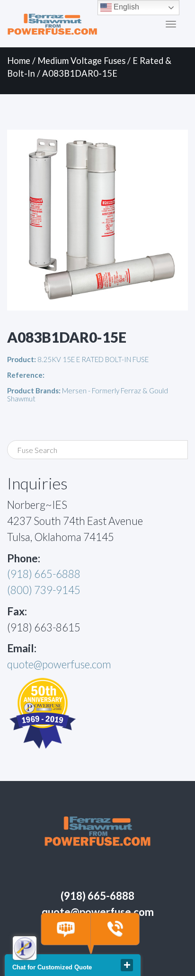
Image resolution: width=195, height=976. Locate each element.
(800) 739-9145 (43, 590)
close (127, 965)
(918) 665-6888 (43, 574)
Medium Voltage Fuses (81, 60)
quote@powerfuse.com (59, 664)
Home (18, 60)
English (125, 7)
